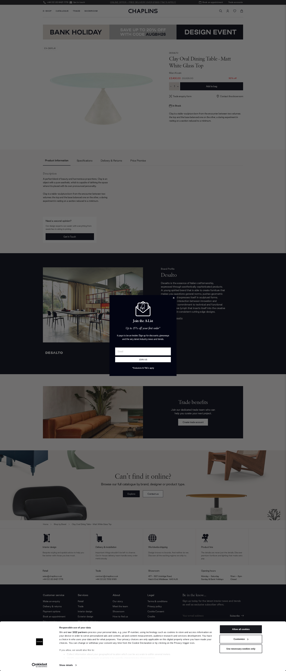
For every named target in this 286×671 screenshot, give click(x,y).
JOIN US (143, 359)
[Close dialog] (173, 298)
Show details (66, 665)
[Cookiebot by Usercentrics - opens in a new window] (40, 665)
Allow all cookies (241, 629)
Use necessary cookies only (240, 648)
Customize (239, 639)
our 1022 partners (78, 632)
